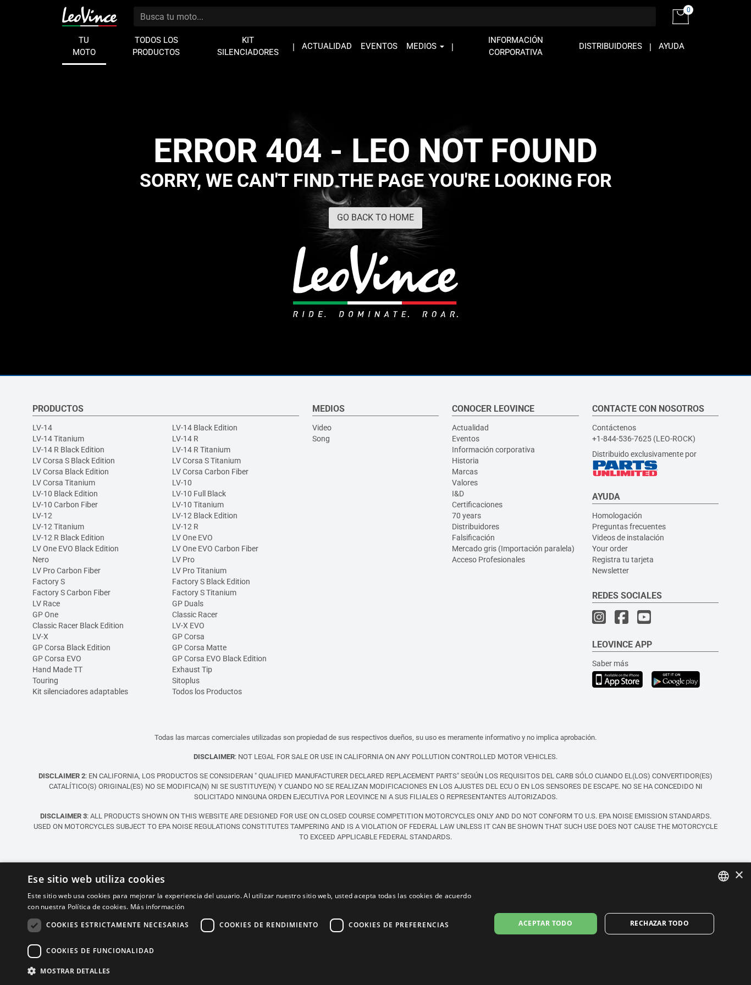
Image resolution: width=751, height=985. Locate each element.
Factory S (48, 581)
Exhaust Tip (192, 669)
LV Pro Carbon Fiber (66, 570)
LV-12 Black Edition (205, 515)
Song (321, 438)
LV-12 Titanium (58, 526)
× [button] (739, 875)
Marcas (465, 471)
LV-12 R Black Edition (68, 537)
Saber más (610, 663)
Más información (157, 906)
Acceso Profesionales (488, 559)
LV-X (40, 636)
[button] (251, 970)
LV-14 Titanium (58, 438)
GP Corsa (188, 636)
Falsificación (473, 537)
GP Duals (187, 603)
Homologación (617, 515)
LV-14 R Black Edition (68, 449)
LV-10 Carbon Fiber (65, 504)
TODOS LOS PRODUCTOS (156, 46)
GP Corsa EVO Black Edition (219, 658)
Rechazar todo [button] (659, 923)
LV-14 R (185, 438)
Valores (465, 482)
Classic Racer (195, 614)
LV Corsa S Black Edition (73, 460)
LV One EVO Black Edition (75, 548)
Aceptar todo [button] (545, 923)
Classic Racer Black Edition (78, 625)
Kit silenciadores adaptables (80, 691)
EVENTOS (379, 46)
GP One (45, 614)
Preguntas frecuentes (629, 526)
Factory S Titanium (204, 592)
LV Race (46, 603)
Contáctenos (614, 427)
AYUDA (671, 46)
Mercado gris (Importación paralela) (513, 548)
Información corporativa (493, 449)
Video (322, 427)
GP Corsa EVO (56, 658)
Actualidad (470, 427)
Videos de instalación (628, 537)
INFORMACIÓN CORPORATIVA (515, 46)
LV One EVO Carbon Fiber (215, 548)
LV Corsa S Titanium (206, 460)
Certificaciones (477, 504)
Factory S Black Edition (211, 581)
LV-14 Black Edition (205, 427)
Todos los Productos (207, 691)
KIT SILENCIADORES (248, 46)
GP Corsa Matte (199, 647)
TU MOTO (84, 46)
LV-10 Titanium (198, 504)
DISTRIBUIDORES (610, 46)
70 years (466, 515)
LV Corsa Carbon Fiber (210, 471)
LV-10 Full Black (199, 493)
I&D (458, 493)
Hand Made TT (57, 669)
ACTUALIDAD (327, 46)
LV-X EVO (188, 625)
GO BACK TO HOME (375, 217)
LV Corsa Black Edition (70, 471)
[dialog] (375, 923)
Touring (45, 680)
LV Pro (183, 559)
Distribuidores (475, 526)
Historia (465, 460)
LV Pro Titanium (199, 570)
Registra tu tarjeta (623, 559)
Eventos (465, 438)
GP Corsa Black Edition (71, 647)
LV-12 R (185, 526)
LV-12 (42, 515)
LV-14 (42, 427)
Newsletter (610, 570)
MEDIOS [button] (422, 46)
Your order (610, 548)
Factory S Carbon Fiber (71, 592)
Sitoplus (186, 680)
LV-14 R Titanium (201, 449)
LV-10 (182, 482)
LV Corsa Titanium (63, 482)
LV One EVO (192, 537)
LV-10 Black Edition (65, 493)
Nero (40, 559)
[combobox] (723, 876)
